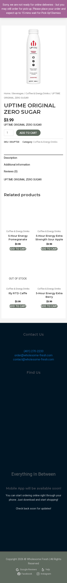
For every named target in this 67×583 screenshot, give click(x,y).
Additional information (17, 164)
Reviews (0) (11, 171)
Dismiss (56, 13)
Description (10, 157)
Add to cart (28, 132)
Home (7, 93)
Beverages (17, 93)
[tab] (33, 158)
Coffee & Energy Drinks (38, 93)
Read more (17, 306)
